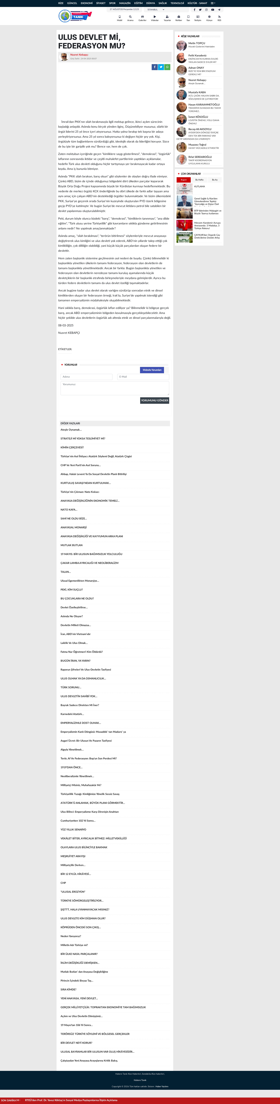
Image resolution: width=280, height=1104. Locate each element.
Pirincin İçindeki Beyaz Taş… (77, 980)
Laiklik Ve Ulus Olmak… (74, 643)
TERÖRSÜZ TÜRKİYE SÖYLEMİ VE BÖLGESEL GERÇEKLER (95, 1034)
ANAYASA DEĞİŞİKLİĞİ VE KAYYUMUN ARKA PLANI (92, 536)
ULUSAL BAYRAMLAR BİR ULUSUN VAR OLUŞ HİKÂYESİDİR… (97, 1052)
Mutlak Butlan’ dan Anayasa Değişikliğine (84, 972)
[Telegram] (219, 10)
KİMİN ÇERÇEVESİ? (72, 447)
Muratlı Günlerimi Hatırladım (201, 47)
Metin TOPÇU (196, 43)
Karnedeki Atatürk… (72, 714)
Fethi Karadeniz (197, 55)
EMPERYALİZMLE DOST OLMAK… (81, 723)
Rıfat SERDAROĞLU (200, 157)
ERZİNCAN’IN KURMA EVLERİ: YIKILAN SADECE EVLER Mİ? (203, 60)
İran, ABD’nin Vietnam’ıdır (76, 634)
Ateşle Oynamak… (71, 429)
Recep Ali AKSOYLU (199, 129)
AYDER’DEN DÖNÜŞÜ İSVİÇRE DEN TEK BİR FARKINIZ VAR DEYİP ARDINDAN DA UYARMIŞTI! (197, 136)
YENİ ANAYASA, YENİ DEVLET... (79, 998)
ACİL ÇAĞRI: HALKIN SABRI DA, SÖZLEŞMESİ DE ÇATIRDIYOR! (203, 97)
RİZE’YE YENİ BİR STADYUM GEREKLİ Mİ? (202, 73)
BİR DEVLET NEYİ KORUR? (76, 1043)
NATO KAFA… (69, 509)
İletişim (197, 20)
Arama (130, 20)
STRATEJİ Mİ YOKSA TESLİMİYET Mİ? (83, 438)
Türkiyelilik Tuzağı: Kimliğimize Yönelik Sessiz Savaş (90, 794)
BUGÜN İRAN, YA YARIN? (75, 661)
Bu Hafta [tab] (199, 180)
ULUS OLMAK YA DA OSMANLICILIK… (83, 678)
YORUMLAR (70, 365)
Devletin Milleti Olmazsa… (76, 625)
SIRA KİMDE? (68, 989)
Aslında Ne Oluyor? (72, 616)
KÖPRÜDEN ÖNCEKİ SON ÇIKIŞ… (81, 927)
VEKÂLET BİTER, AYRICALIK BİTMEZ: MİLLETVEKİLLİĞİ (94, 838)
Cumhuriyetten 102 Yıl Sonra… (78, 820)
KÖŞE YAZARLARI (190, 36)
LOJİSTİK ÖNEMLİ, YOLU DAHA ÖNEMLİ (203, 122)
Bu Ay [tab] (215, 180)
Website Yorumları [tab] (152, 370)
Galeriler (142, 20)
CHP (63, 883)
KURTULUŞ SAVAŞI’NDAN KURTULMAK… (86, 483)
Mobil (119, 20)
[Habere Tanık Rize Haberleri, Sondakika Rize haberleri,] (75, 16)
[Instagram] (206, 10)
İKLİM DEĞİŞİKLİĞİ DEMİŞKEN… (80, 963)
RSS (219, 20)
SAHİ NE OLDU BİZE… (74, 518)
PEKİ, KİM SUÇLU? (72, 589)
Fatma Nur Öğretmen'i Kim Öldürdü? (82, 652)
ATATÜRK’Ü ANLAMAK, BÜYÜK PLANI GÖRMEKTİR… (93, 803)
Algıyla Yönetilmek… (72, 749)
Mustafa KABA (197, 92)
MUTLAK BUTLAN (71, 545)
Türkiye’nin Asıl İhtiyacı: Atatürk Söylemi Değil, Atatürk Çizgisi (96, 456)
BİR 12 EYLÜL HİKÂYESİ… (76, 874)
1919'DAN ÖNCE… (71, 767)
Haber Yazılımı (162, 1087)
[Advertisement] (115, 95)
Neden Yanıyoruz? (71, 936)
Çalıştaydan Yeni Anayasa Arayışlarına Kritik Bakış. (89, 1060)
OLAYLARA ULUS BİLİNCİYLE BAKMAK (84, 847)
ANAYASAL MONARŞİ (74, 527)
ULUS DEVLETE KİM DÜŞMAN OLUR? (83, 918)
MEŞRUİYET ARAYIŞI (73, 856)
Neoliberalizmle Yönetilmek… (77, 776)
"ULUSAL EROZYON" (73, 892)
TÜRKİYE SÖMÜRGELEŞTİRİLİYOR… (82, 900)
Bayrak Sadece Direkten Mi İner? (80, 705)
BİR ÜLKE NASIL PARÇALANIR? (79, 954)
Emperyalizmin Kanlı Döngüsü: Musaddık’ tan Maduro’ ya (93, 732)
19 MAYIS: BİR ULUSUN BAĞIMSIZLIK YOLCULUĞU (91, 554)
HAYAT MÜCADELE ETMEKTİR (203, 148)
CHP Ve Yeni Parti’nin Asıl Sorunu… (81, 465)
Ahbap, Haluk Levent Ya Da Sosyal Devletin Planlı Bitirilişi (94, 474)
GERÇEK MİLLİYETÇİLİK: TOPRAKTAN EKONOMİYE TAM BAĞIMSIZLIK (103, 1007)
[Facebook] (194, 10)
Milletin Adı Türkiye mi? (74, 945)
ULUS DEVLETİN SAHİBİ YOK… (79, 696)
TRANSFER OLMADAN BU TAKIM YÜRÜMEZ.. (204, 109)
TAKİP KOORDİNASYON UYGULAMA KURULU (200, 162)
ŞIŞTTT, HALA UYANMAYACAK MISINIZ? (85, 909)
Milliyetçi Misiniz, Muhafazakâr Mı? (81, 785)
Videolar (155, 20)
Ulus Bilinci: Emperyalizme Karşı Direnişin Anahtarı (90, 812)
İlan (188, 20)
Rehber (178, 20)
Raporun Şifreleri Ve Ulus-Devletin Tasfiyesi (86, 669)
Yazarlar (167, 20)
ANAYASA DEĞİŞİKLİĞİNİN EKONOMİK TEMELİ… (90, 501)
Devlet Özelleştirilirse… (74, 607)
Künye (209, 20)
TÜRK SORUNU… (71, 687)
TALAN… (66, 572)
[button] (213, 3)
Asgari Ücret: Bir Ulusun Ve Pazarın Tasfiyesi (86, 741)
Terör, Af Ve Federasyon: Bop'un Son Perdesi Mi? (89, 758)
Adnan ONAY (196, 68)
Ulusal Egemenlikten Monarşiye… (80, 581)
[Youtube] (213, 10)
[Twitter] (200, 10)
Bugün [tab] (184, 180)
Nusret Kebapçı (197, 80)
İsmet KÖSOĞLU (198, 117)
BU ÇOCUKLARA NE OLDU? (77, 598)
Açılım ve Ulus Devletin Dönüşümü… (82, 1016)
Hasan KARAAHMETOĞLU (204, 104)
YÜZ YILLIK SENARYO (73, 829)
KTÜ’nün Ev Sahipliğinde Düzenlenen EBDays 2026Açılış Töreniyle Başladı (68, 1100)
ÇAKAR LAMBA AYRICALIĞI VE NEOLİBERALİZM (89, 563)
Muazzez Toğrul (197, 144)
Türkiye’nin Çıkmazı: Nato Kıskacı (80, 492)
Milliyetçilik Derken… (73, 865)
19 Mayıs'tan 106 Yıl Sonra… (77, 1025)
